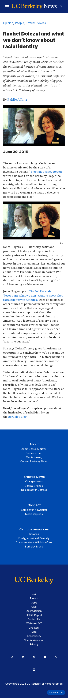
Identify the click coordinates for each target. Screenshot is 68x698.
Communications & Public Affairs (34, 542)
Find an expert (34, 453)
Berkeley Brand (34, 546)
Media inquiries (34, 513)
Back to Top (56, 692)
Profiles (31, 23)
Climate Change (34, 485)
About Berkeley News (34, 448)
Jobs (34, 602)
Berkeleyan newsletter (34, 509)
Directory (34, 627)
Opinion (8, 23)
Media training (34, 457)
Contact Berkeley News (34, 461)
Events (34, 598)
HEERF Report (34, 615)
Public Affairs (17, 99)
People (19, 23)
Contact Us (34, 619)
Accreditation (34, 610)
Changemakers (34, 481)
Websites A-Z (34, 623)
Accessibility (34, 635)
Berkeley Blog (17, 417)
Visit (34, 594)
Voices (41, 23)
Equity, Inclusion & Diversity (34, 538)
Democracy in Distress (34, 489)
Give (34, 606)
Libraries (34, 534)
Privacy (34, 644)
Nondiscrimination (34, 640)
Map (34, 631)
